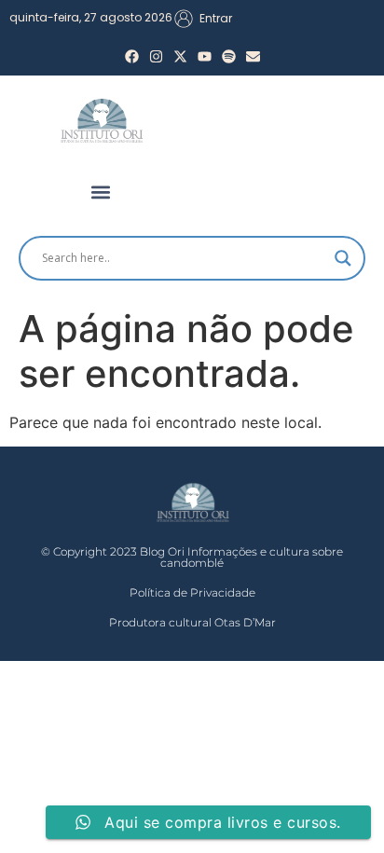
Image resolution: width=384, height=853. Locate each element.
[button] (101, 192)
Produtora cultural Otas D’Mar (192, 622)
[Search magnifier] (343, 258)
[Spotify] (229, 56)
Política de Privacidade (192, 592)
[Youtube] (204, 56)
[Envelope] (253, 56)
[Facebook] (132, 56)
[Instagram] (156, 56)
